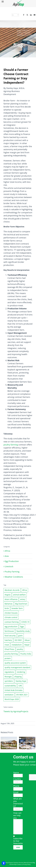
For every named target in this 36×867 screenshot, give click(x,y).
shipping (18, 676)
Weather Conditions (14, 576)
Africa (7, 550)
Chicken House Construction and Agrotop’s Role (27, 745)
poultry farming (11, 444)
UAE (20, 685)
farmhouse (9, 631)
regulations (9, 672)
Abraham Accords (12, 590)
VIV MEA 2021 (22, 694)
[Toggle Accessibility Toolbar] (4, 863)
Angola (7, 594)
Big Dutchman (21, 603)
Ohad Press (9, 649)
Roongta (8, 676)
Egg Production (12, 561)
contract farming (12, 622)
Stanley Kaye (21, 681)
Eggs (22, 626)
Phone (16, 786)
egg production (11, 626)
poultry (20, 649)
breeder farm (17, 608)
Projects (11, 862)
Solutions (16, 862)
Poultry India (25, 654)
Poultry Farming (12, 571)
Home (19, 31)
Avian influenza (11, 599)
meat (7, 644)
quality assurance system (15, 663)
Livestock (25, 31)
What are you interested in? (18, 802)
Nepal (26, 644)
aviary (22, 599)
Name (16, 772)
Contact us (20, 864)
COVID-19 (25, 622)
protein (8, 658)
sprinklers (9, 681)
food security (10, 635)
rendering (21, 672)
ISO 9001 (18, 640)
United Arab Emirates (13, 690)
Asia (7, 556)
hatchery (8, 640)
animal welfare (19, 594)
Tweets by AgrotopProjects (16, 711)
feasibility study (23, 631)
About (6, 862)
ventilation (9, 694)
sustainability (10, 685)
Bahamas (8, 603)
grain (20, 635)
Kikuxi (27, 640)
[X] (27, 15)
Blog (33, 862)
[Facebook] (23, 15)
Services (21, 862)
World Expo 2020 (12, 699)
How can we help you (17, 815)
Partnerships (13, 864)
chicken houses (11, 613)
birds (7, 608)
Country (17, 779)
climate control (11, 617)
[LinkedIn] (31, 15)
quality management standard (17, 667)
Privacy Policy (27, 864)
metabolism (17, 644)
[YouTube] (34, 15)
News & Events (28, 862)
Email (16, 792)
